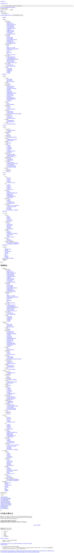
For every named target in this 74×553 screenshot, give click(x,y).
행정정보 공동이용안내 (11, 24)
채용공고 (8, 191)
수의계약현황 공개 (10, 121)
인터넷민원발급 (10, 37)
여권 (8, 46)
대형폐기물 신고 (10, 40)
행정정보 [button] (4, 74)
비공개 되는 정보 (10, 87)
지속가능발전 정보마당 (11, 165)
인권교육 (8, 149)
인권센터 (8, 145)
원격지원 (30, 543)
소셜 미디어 (9, 207)
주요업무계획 (9, 79)
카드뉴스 (8, 180)
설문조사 (8, 134)
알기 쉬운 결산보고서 (11, 109)
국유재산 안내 (9, 115)
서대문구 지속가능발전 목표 (12, 163)
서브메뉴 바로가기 (4, 3)
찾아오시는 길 (9, 220)
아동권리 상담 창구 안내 (11, 155)
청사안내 (8, 218)
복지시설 (8, 239)
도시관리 (6, 253)
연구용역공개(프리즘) (11, 123)
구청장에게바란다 (10, 59)
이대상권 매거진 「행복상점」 (13, 449)
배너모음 (2, 507)
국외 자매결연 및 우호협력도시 (13, 243)
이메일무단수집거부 (4, 503)
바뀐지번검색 (9, 298)
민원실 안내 (9, 22)
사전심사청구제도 (10, 25)
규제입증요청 (9, 69)
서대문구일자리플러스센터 (12, 192)
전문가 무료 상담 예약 (11, 314)
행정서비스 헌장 (10, 23)
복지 (6, 254)
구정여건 (8, 231)
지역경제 (6, 250)
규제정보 (8, 72)
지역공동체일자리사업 (11, 196)
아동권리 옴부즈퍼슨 (11, 154)
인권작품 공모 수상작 (11, 150)
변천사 (8, 223)
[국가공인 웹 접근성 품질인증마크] (19, 551)
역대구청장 (9, 227)
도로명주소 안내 (10, 233)
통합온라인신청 (8, 482)
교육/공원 (6, 252)
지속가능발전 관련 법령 (11, 409)
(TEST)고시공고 (10, 189)
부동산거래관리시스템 (11, 43)
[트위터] (12, 550)
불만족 (5, 535)
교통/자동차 (9, 52)
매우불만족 (6, 536)
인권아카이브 (9, 152)
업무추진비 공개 (10, 94)
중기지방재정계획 (10, 104)
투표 (8, 133)
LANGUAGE (5, 13)
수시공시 (8, 107)
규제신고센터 (9, 68)
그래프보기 (6, 538)
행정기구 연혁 (9, 225)
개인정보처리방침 (3, 498)
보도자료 (8, 181)
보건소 (1, 7)
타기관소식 (9, 418)
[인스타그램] (28, 550)
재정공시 (8, 106)
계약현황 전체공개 (10, 120)
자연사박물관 (12, 7)
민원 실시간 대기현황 (11, 33)
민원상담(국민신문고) (11, 56)
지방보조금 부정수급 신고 (12, 62)
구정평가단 (9, 131)
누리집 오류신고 (3, 501)
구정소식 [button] (4, 172)
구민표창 (8, 199)
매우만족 (5, 531)
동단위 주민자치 (10, 140)
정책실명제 (9, 96)
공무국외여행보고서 (11, 97)
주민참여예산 (9, 137)
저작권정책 (2, 500)
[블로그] (36, 550)
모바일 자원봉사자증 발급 (12, 39)
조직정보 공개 (9, 99)
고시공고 (8, 184)
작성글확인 (38, 525)
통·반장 (8, 169)
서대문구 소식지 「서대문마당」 (13, 205)
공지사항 (8, 177)
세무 (8, 45)
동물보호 (6, 255)
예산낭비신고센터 (10, 61)
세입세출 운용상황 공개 (11, 98)
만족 (5, 532)
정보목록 (8, 89)
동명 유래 (9, 226)
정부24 (8, 36)
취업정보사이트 (10, 193)
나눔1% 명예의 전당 (11, 203)
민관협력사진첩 (10, 160)
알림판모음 (2, 506)
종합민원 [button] (4, 17)
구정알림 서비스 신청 (11, 182)
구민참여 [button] (4, 125)
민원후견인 (9, 29)
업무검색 (8, 217)
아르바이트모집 (10, 197)
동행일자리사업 (10, 195)
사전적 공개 (9, 90)
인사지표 (8, 346)
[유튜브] (19, 550)
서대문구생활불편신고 (11, 306)
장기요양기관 (9, 240)
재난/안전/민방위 (8, 251)
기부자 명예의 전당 (10, 201)
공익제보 (9, 60)
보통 (5, 533)
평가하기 (2, 538)
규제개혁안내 (9, 70)
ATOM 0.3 (2, 544)
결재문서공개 (9, 91)
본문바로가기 (3, 1)
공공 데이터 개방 (10, 95)
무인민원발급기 (10, 38)
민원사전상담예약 (10, 27)
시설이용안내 (9, 219)
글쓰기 (34, 525)
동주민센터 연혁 (10, 228)
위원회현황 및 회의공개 (11, 338)
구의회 (4, 7)
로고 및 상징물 (10, 234)
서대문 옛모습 (9, 224)
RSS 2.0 (5, 544)
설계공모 (8, 188)
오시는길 (9, 543)
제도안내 (8, 171)
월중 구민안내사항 (10, 81)
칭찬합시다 (9, 142)
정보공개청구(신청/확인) (11, 88)
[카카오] (43, 550)
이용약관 (2, 496)
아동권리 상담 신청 (10, 156)
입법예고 (8, 185)
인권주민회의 (9, 148)
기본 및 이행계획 (10, 164)
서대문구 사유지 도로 (11, 54)
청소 (8, 53)
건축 (8, 51)
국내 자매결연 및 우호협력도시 (13, 242)
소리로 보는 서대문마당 (11, 206)
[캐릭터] (50, 550)
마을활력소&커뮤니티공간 (12, 139)
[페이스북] (4, 550)
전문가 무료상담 (10, 64)
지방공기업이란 (10, 111)
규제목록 (8, 71)
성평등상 (8, 200)
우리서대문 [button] (5, 211)
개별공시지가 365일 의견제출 (12, 48)
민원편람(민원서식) (10, 41)
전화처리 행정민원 (10, 31)
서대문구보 (9, 187)
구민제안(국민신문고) (11, 130)
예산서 (8, 103)
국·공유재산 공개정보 (11, 118)
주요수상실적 (9, 80)
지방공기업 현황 (10, 112)
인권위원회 (9, 147)
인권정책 (8, 146)
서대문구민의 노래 (10, 236)
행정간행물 (9, 208)
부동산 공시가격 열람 (11, 47)
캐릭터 (8, 235)
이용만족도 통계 (3, 502)
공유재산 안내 (9, 117)
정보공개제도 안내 (10, 86)
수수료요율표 (9, 32)
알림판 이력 (2, 508)
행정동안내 (9, 232)
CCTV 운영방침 (3, 499)
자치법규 (8, 83)
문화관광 (8, 7)
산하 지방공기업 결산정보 (12, 113)
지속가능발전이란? (10, 162)
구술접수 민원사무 (10, 30)
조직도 (8, 216)
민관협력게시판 (10, 158)
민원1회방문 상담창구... (11, 28)
